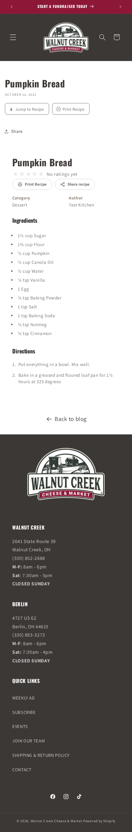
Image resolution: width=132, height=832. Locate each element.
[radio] (15, 174)
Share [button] (17, 131)
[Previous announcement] (11, 6)
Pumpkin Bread (42, 162)
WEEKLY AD (23, 698)
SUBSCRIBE (24, 712)
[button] (13, 37)
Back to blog (71, 418)
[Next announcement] (120, 6)
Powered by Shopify (99, 821)
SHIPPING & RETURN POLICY (41, 755)
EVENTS (20, 726)
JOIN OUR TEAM (28, 741)
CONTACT (21, 769)
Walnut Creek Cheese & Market (57, 821)
